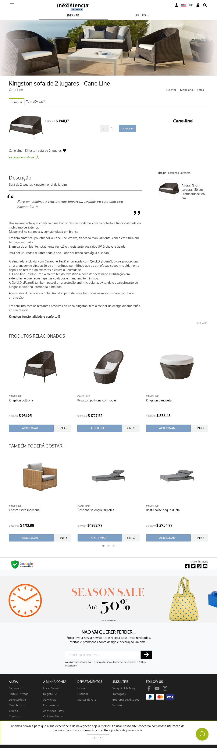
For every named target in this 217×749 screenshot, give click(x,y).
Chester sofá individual (24, 510)
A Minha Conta (54, 681)
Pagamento (16, 688)
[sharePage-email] (205, 566)
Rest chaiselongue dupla (163, 510)
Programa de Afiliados (125, 699)
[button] (103, 546)
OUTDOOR (142, 15)
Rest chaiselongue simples (96, 510)
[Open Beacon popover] (202, 734)
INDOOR (73, 15)
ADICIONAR (30, 428)
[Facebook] (149, 688)
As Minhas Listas (53, 711)
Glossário (118, 705)
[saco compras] (198, 5)
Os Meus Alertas (53, 716)
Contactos (15, 716)
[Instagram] (165, 688)
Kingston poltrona (21, 400)
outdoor (82, 694)
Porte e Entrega (18, 694)
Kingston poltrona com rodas (97, 400)
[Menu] (12, 3)
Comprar (16, 102)
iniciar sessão (51, 688)
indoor (81, 688)
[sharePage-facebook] (187, 566)
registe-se (50, 694)
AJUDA (13, 681)
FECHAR (97, 738)
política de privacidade (126, 730)
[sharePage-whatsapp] (199, 566)
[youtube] (157, 688)
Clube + (13, 711)
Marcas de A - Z (86, 699)
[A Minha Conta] (176, 5)
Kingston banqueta (159, 400)
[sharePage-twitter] (193, 566)
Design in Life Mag (123, 688)
